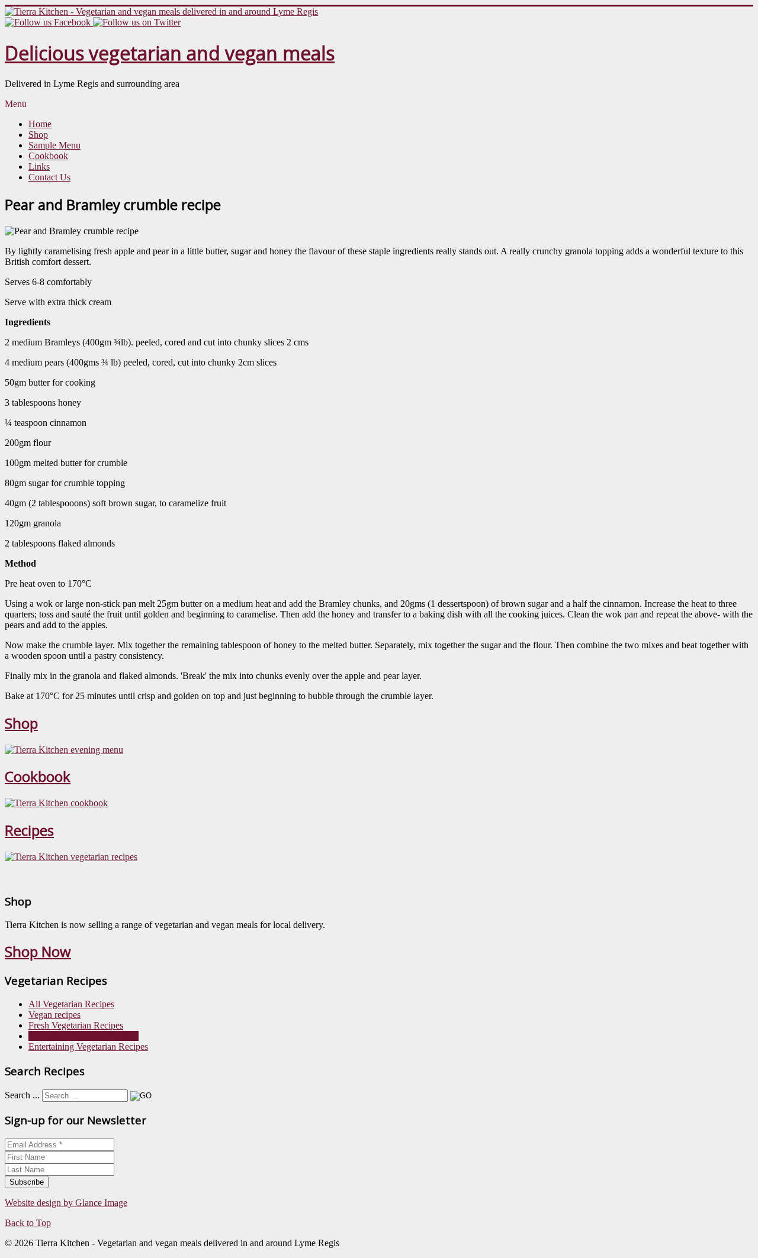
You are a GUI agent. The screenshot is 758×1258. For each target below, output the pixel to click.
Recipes (29, 830)
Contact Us (49, 177)
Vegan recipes (54, 1015)
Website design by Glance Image (66, 1203)
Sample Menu (54, 145)
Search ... (22, 1095)
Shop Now (38, 951)
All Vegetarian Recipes (71, 1004)
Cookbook (48, 156)
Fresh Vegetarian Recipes (75, 1025)
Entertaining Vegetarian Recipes (88, 1047)
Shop (38, 135)
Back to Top (28, 1223)
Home (40, 124)
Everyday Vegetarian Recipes (83, 1036)
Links (39, 166)
